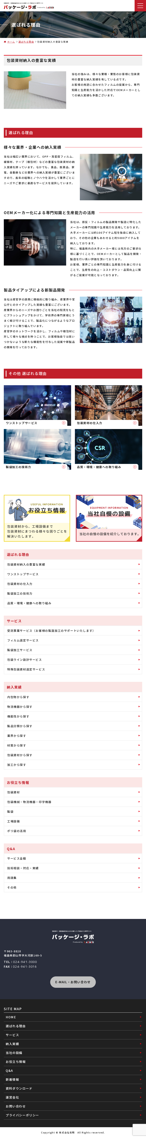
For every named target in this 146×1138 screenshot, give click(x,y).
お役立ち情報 (16, 1061)
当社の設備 (14, 1052)
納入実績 (12, 1043)
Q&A (9, 1070)
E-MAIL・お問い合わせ (73, 982)
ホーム (11, 41)
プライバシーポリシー (22, 1115)
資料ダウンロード (19, 1088)
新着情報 (12, 1079)
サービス (12, 1035)
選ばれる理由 (26, 41)
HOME (11, 1017)
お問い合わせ (16, 1106)
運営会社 (12, 1097)
